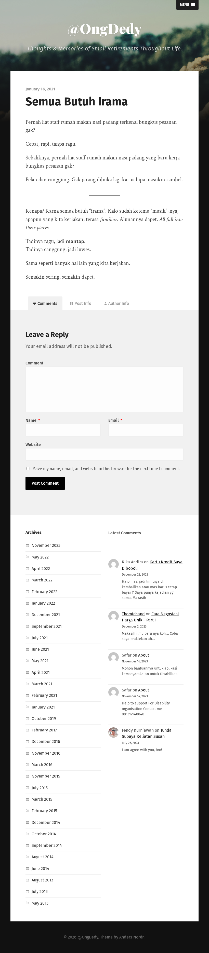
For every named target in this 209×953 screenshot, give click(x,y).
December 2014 (46, 822)
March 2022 (42, 580)
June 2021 (40, 649)
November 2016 (46, 753)
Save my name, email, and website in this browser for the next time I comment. (106, 468)
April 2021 (41, 672)
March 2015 (42, 799)
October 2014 (44, 834)
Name (32, 420)
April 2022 (41, 568)
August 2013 (42, 880)
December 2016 (46, 741)
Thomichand (133, 613)
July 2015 (40, 787)
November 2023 (46, 545)
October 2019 (44, 718)
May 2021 (40, 660)
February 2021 (44, 695)
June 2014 (40, 868)
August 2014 (43, 856)
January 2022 (43, 603)
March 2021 (42, 684)
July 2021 (40, 637)
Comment (34, 363)
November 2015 (46, 776)
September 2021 (47, 626)
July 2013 (40, 891)
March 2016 (42, 764)
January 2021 (43, 707)
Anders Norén (132, 937)
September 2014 (47, 845)
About (143, 655)
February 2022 (44, 591)
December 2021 (46, 614)
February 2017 (44, 730)
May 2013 (40, 903)
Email (115, 420)
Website (33, 444)
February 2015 (44, 810)
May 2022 (40, 557)
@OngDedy (105, 28)
